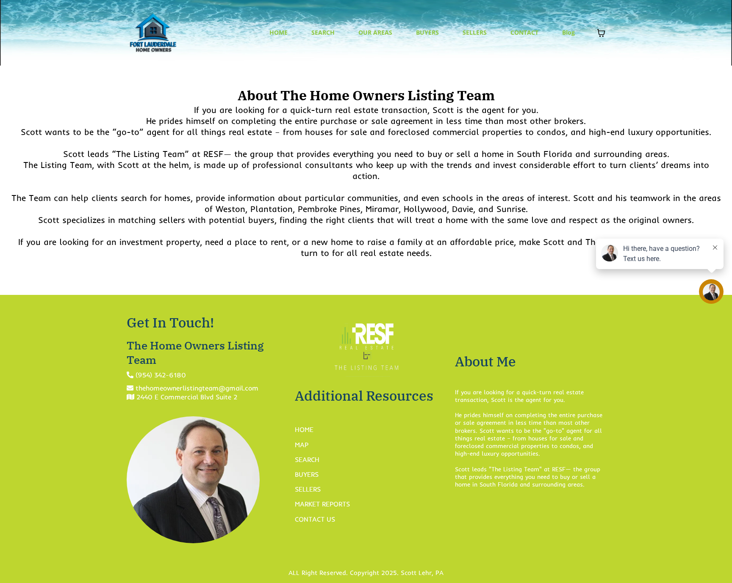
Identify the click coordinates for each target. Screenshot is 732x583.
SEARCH (323, 32)
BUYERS (427, 32)
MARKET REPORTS (322, 504)
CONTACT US (315, 519)
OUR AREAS (375, 32)
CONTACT (524, 32)
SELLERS (475, 32)
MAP (301, 444)
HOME (278, 32)
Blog (568, 32)
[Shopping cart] (601, 33)
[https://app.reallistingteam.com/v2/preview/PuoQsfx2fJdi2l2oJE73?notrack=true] (153, 32)
